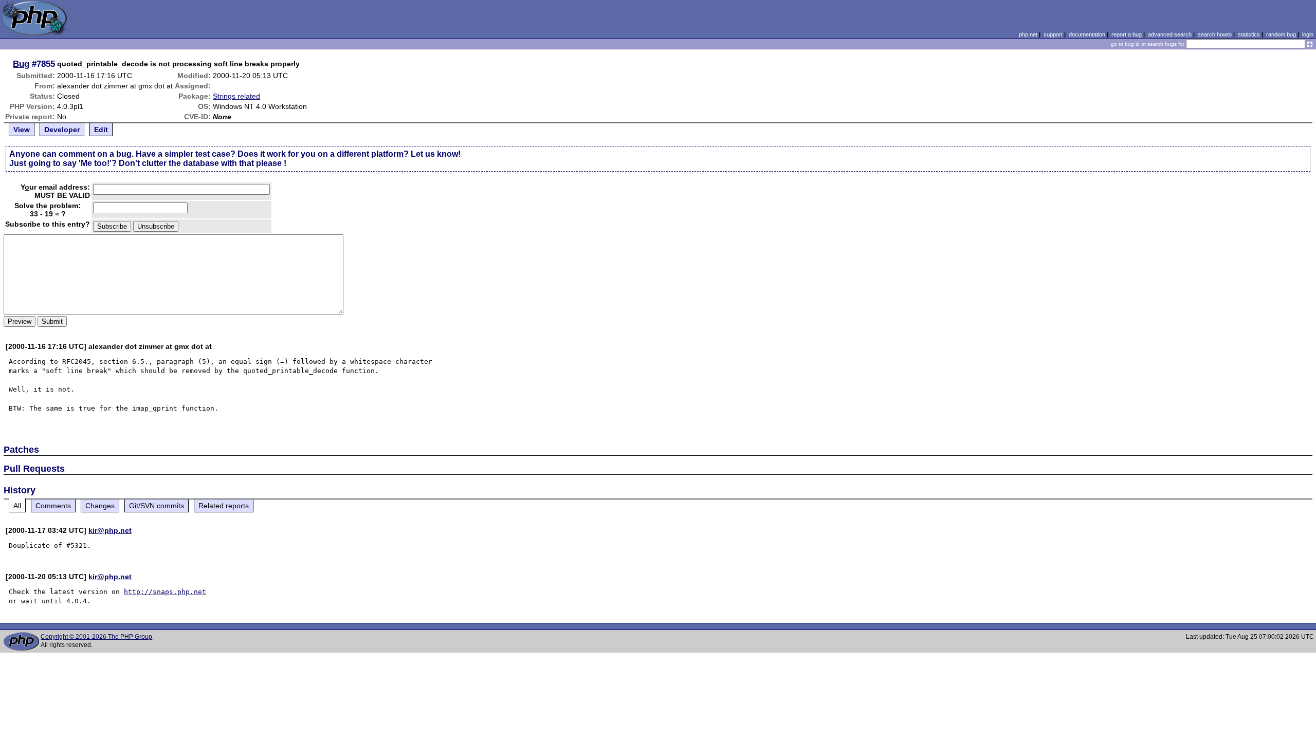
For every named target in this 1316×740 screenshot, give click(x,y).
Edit (101, 129)
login (1307, 34)
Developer (62, 129)
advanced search (1170, 34)
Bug (21, 64)
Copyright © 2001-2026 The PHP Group (96, 636)
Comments (53, 506)
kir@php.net (110, 530)
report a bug (1126, 34)
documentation (1087, 34)
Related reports (223, 506)
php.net (1028, 34)
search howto (1215, 34)
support (1053, 34)
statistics (1249, 34)
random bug (1281, 34)
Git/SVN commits (156, 506)
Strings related (236, 96)
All (17, 506)
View (21, 129)
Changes (100, 506)
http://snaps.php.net (165, 592)
